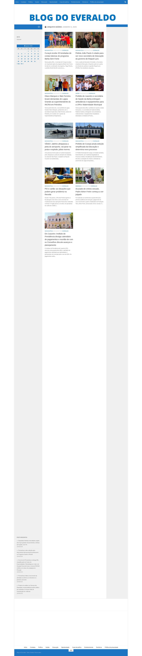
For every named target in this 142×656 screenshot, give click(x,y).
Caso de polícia (64, 2)
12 (18, 56)
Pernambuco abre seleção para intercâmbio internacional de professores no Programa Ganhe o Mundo (27, 552)
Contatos (23, 2)
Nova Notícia (49, 50)
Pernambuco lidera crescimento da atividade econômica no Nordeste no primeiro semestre (27, 577)
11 (38, 53)
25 (38, 59)
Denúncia (85, 2)
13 (21, 56)
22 (28, 59)
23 (31, 59)
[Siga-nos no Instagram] (39, 27)
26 (18, 61)
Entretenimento (75, 2)
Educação (44, 2)
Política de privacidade (97, 2)
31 (35, 61)
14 (25, 56)
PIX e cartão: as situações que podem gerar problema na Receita (57, 192)
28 (25, 61)
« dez (18, 63)
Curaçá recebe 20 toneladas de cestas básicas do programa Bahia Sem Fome (58, 56)
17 (35, 56)
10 (35, 53)
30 (31, 61)
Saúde (37, 2)
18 (38, 56)
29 (28, 61)
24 (35, 59)
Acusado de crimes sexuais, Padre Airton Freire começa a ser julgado (89, 192)
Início (17, 2)
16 (31, 56)
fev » (22, 63)
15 (28, 56)
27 (21, 61)
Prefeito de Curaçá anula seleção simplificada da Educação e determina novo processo (90, 147)
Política (30, 2)
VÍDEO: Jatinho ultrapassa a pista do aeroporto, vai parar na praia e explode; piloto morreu (58, 147)
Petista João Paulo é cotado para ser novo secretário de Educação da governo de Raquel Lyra (90, 56)
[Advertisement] (28, 93)
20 (21, 59)
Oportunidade (53, 2)
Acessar (19, 39)
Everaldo (65, 50)
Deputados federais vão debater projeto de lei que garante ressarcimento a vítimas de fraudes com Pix (28, 542)
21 (25, 59)
